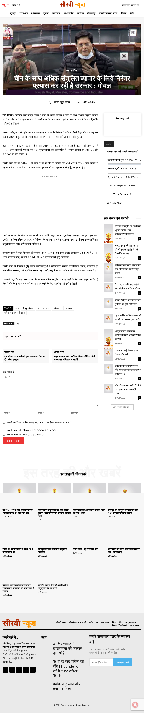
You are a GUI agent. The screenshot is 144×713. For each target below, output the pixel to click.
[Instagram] (12, 670)
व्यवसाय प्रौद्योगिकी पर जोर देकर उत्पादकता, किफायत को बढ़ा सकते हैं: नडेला (19, 588)
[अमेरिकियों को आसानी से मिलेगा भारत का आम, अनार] (89, 494)
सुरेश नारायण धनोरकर (14, 312)
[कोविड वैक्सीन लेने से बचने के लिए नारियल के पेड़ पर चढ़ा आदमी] (108, 268)
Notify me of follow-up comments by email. (31, 429)
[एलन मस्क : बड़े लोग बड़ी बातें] (89, 533)
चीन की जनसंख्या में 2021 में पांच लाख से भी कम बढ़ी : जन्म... (128, 389)
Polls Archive (114, 203)
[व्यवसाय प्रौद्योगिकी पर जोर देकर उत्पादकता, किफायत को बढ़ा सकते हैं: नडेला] (19, 570)
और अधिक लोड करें (121, 407)
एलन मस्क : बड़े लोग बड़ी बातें (85, 549)
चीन (17, 308)
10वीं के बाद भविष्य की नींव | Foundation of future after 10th (68, 668)
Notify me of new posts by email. (25, 434)
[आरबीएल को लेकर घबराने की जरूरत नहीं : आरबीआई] (125, 533)
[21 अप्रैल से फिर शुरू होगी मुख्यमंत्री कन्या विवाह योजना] (108, 287)
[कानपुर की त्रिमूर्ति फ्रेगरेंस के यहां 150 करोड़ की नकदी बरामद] (125, 494)
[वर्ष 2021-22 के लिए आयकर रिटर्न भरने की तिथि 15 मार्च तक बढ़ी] (19, 494)
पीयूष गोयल (28, 308)
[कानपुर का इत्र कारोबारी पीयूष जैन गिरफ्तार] (54, 533)
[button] (16, 5)
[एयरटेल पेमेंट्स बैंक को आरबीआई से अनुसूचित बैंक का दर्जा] (54, 570)
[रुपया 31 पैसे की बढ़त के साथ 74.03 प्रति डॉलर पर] (19, 533)
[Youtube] (33, 670)
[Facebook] (113, 127)
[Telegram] (19, 670)
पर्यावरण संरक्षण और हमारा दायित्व (66, 686)
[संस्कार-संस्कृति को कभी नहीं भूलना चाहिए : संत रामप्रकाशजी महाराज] (108, 229)
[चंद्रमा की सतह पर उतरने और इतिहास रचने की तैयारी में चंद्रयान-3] (108, 369)
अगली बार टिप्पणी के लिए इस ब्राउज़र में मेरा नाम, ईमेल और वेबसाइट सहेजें (38, 422)
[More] (69, 297)
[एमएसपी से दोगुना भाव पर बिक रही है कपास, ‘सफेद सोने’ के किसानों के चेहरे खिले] (54, 494)
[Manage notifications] (135, 705)
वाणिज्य (69, 308)
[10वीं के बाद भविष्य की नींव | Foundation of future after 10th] (45, 662)
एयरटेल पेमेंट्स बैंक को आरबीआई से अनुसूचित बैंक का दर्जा (53, 587)
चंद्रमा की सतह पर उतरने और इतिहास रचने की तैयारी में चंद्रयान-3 (128, 370)
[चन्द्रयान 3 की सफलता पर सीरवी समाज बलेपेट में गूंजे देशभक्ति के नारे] (108, 248)
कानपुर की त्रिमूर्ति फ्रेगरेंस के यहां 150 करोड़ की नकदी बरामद (123, 511)
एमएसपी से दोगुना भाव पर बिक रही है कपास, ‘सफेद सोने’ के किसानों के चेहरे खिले (54, 513)
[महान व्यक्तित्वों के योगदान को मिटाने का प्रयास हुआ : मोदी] (108, 318)
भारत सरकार (43, 308)
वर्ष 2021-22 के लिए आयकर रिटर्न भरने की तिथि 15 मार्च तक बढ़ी (17, 511)
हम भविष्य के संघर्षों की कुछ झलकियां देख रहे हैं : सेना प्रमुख (24, 358)
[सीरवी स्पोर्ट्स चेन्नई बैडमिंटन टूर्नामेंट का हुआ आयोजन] (108, 303)
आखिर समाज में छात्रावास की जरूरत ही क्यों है (67, 648)
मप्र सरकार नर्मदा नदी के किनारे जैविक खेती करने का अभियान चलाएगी (74, 358)
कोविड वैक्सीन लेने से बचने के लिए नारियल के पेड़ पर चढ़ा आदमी (128, 269)
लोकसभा (58, 308)
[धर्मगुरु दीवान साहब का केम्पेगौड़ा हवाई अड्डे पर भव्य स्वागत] (108, 334)
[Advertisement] (50, 205)
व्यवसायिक (72, 70)
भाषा (17, 323)
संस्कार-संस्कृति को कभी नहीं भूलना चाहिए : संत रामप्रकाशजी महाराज (128, 230)
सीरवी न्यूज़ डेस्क (62, 102)
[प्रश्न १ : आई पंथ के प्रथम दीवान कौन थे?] (108, 353)
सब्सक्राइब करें (123, 662)
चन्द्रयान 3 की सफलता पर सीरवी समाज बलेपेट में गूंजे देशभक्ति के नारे (127, 249)
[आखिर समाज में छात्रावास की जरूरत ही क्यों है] (45, 645)
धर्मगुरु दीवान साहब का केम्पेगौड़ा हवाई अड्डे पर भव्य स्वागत (128, 335)
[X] (122, 127)
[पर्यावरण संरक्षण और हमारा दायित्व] (45, 685)
